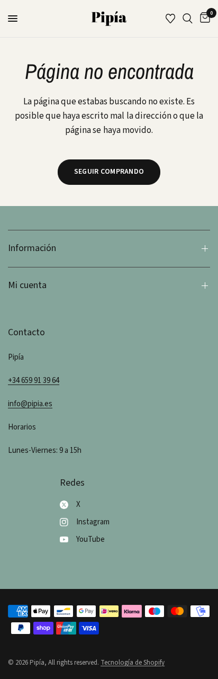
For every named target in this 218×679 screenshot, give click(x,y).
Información (32, 248)
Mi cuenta (27, 285)
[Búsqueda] (187, 18)
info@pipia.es (30, 403)
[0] (203, 18)
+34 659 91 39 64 (33, 380)
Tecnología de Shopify (133, 662)
